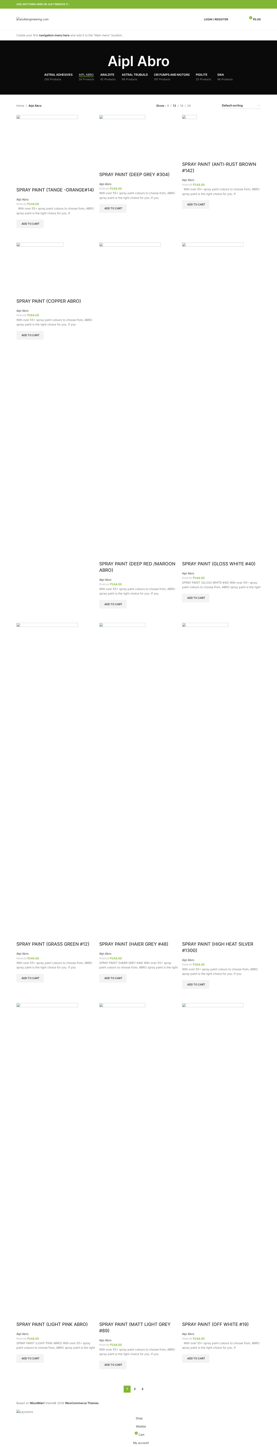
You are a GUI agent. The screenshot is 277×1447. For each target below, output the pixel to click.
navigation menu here (54, 35)
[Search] (234, 19)
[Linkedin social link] (253, 4)
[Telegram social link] (258, 4)
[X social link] (243, 4)
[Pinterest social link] (248, 4)
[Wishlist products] (241, 19)
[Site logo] (32, 19)
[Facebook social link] (238, 4)
